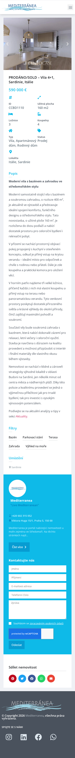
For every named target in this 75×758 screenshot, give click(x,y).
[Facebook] (38, 737)
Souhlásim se (38, 623)
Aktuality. (22, 416)
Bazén (13, 437)
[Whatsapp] (53, 737)
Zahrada (14, 446)
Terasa (53, 437)
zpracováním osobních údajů (46, 623)
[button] (70, 7)
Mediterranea (34, 716)
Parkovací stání (33, 437)
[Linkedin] (24, 737)
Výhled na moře (36, 446)
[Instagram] (9, 737)
